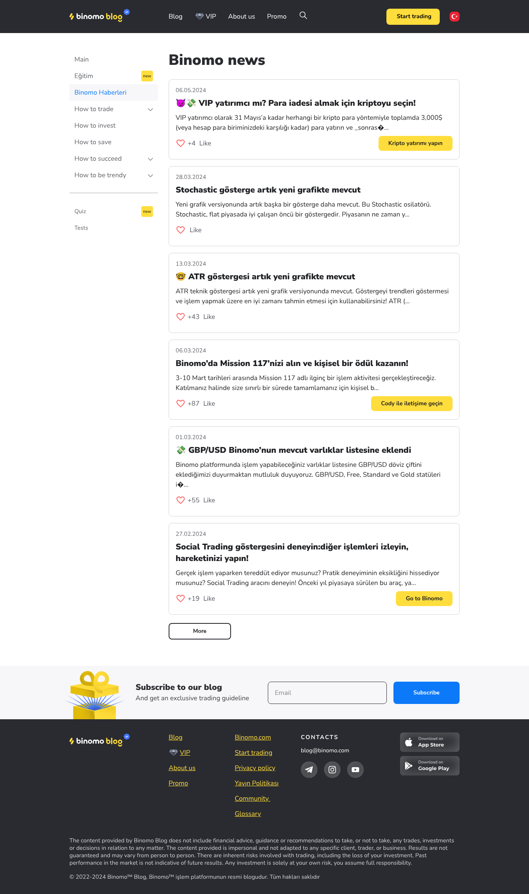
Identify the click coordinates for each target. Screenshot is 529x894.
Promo (276, 16)
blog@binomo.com (325, 750)
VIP (211, 16)
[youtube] (355, 769)
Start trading (414, 16)
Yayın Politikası (257, 783)
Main (81, 59)
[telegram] (309, 769)
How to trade (94, 109)
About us (241, 16)
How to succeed (98, 158)
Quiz (80, 211)
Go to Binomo (424, 598)
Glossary (248, 813)
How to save (93, 142)
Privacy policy (255, 768)
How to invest (95, 125)
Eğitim (83, 76)
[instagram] (332, 769)
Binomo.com (253, 737)
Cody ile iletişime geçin (412, 403)
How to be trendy (100, 175)
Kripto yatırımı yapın (415, 143)
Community (252, 798)
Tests (81, 228)
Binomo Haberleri (100, 92)
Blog (176, 16)
